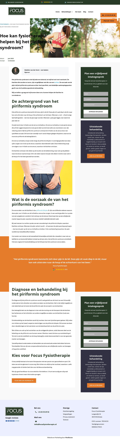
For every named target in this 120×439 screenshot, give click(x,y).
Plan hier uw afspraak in (24, 380)
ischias (56, 82)
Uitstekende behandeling (96, 128)
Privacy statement (69, 417)
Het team (78, 12)
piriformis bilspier (42, 210)
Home (58, 12)
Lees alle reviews (95, 156)
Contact (90, 12)
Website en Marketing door (60, 437)
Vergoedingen (67, 414)
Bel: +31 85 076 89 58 (108, 15)
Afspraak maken (109, 21)
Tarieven (65, 420)
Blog (84, 12)
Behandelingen (66, 12)
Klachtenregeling (68, 411)
